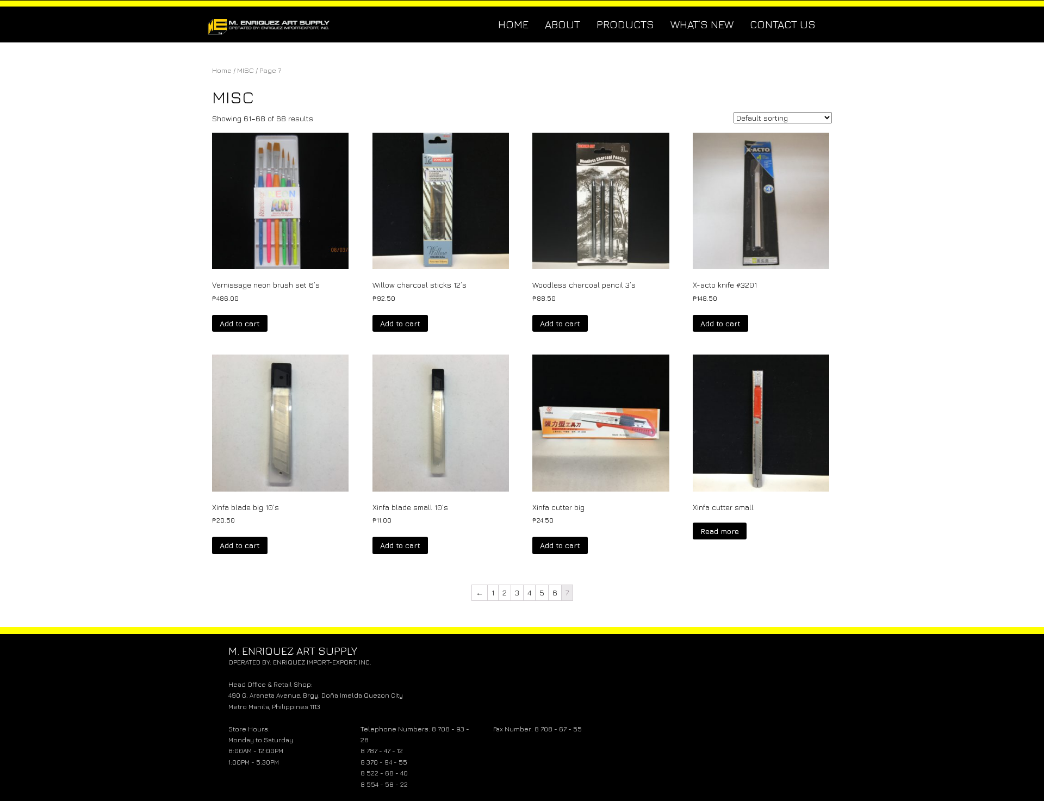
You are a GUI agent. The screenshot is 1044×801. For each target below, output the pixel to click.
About (562, 24)
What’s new (702, 24)
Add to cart (240, 323)
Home (513, 24)
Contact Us (783, 24)
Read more (719, 531)
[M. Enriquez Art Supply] (269, 24)
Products (625, 24)
